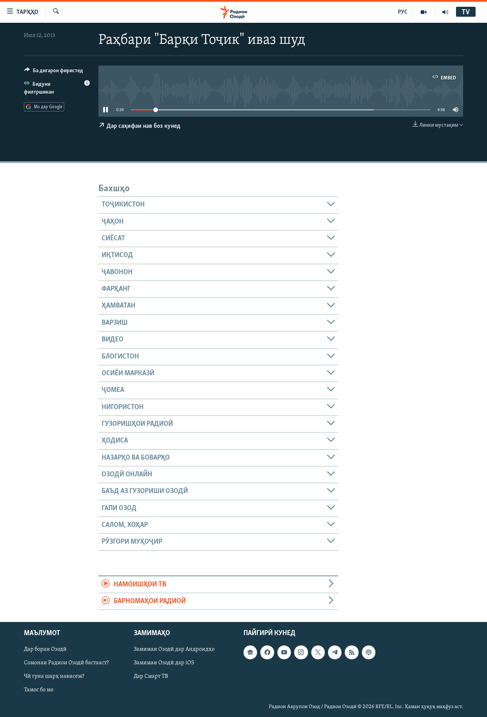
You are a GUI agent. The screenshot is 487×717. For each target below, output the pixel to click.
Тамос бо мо (38, 690)
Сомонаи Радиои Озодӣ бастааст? (66, 663)
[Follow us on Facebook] (267, 652)
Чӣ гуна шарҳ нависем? (54, 677)
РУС (402, 12)
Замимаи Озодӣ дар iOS (164, 663)
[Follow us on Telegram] (335, 652)
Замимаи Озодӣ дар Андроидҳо (174, 650)
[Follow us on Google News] (250, 652)
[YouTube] (424, 12)
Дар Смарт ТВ (151, 677)
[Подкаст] (368, 652)
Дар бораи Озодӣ (45, 650)
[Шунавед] (445, 12)
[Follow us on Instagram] (301, 652)
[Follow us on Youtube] (284, 652)
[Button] (53, 72)
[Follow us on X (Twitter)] (318, 652)
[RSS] (351, 652)
